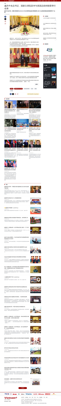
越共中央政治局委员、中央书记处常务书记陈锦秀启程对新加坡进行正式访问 (16, 238)
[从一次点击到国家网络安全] (53, 69)
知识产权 (22, 397)
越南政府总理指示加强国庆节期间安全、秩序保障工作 (16, 217)
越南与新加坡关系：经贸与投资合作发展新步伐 (14, 306)
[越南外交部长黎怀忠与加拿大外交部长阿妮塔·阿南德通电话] (35, 341)
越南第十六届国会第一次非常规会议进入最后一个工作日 (16, 227)
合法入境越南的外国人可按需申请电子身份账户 (49, 24)
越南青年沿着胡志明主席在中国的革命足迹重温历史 (15, 286)
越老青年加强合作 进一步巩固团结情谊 (12, 198)
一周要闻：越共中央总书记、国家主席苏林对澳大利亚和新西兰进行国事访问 (47, 83)
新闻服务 (40, 397)
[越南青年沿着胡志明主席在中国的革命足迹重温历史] (35, 289)
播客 (46, 65)
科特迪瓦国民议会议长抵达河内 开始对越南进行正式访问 (16, 357)
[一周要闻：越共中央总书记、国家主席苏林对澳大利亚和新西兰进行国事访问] (53, 83)
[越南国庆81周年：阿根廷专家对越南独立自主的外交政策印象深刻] (35, 189)
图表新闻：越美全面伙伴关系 (22, 128)
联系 (46, 397)
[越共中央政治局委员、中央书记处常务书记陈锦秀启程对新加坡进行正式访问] (35, 240)
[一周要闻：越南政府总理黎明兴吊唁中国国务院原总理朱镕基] (53, 76)
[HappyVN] (54, 394)
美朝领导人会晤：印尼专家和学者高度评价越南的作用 (10, 149)
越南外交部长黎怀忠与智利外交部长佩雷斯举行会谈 (15, 247)
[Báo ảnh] (48, 394)
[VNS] (28, 394)
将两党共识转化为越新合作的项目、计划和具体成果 (15, 296)
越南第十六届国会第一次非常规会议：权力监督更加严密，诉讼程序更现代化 (16, 327)
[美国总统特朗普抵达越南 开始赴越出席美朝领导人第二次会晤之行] (10, 104)
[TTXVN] (7, 394)
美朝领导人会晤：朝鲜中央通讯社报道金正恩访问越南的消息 (34, 129)
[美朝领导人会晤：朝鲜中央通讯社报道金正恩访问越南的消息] (35, 123)
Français (46, 0)
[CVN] (35, 394)
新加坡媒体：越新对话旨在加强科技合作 (13, 379)
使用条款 (26, 397)
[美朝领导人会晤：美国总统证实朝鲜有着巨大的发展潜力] (23, 144)
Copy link (5, 24)
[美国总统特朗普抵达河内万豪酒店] (23, 104)
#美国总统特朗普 (26, 88)
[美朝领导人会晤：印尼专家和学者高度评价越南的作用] (10, 144)
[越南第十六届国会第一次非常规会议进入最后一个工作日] (35, 230)
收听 (46, 70)
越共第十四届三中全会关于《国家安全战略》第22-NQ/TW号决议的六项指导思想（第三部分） (49, 57)
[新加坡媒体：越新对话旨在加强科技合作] (35, 381)
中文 (51, 0)
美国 (12, 90)
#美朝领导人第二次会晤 (18, 88)
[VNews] (11, 394)
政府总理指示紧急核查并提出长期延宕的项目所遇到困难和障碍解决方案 (16, 368)
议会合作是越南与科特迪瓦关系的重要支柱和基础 (15, 256)
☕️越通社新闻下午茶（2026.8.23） (12, 277)
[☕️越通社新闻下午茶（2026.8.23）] (35, 279)
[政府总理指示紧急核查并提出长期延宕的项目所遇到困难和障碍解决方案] (35, 370)
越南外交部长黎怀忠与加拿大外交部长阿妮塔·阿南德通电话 (16, 339)
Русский (54, 0)
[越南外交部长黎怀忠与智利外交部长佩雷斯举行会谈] (35, 249)
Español (49, 0)
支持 (32, 397)
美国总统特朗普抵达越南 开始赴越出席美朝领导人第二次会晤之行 (10, 111)
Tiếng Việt (39, 0)
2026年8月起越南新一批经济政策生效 (49, 18)
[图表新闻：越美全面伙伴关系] (23, 123)
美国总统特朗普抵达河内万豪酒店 (22, 110)
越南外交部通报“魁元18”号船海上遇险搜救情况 (49, 29)
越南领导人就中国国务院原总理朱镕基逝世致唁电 (49, 39)
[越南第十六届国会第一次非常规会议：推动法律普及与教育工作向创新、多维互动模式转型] (35, 319)
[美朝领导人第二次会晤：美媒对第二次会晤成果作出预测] (35, 144)
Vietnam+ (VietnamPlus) (11, 0)
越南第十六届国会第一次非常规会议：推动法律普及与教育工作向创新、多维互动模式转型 (16, 317)
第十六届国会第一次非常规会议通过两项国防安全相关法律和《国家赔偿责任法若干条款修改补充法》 (16, 267)
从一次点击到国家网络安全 (47, 68)
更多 (7, 184)
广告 (44, 397)
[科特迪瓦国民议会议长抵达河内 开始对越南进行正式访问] (35, 360)
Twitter (5, 19)
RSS (30, 397)
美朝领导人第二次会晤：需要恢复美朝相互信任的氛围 (10, 169)
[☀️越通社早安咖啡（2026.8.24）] (35, 210)
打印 (5, 21)
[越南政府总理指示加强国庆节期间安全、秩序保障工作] (35, 220)
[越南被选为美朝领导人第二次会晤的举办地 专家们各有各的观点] (10, 123)
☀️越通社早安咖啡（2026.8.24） (11, 207)
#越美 (35, 88)
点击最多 (46, 16)
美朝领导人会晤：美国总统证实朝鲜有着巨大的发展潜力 (22, 150)
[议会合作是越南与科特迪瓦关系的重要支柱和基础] (35, 259)
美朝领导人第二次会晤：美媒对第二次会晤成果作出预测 (34, 150)
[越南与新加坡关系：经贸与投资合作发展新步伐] (35, 309)
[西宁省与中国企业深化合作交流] (35, 350)
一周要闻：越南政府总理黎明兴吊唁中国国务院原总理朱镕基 (47, 75)
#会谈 (32, 88)
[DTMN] (41, 394)
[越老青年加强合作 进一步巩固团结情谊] (35, 200)
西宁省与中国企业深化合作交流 (11, 348)
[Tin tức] (14, 394)
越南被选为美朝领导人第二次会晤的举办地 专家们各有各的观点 (10, 129)
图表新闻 (46, 44)
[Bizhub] (23, 394)
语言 (35, 397)
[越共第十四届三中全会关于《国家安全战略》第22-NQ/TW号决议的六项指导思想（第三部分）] (50, 49)
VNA (37, 397)
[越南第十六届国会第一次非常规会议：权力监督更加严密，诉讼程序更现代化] (35, 329)
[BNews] (18, 394)
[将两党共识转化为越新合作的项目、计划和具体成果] (35, 299)
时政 (5, 3)
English (43, 0)
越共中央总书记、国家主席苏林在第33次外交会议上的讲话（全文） (49, 34)
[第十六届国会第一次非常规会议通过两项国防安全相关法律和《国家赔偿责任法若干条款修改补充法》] (35, 269)
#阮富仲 (11, 88)
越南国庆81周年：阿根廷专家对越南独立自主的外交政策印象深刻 (16, 187)
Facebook (5, 17)
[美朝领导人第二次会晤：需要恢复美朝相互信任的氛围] (10, 163)
